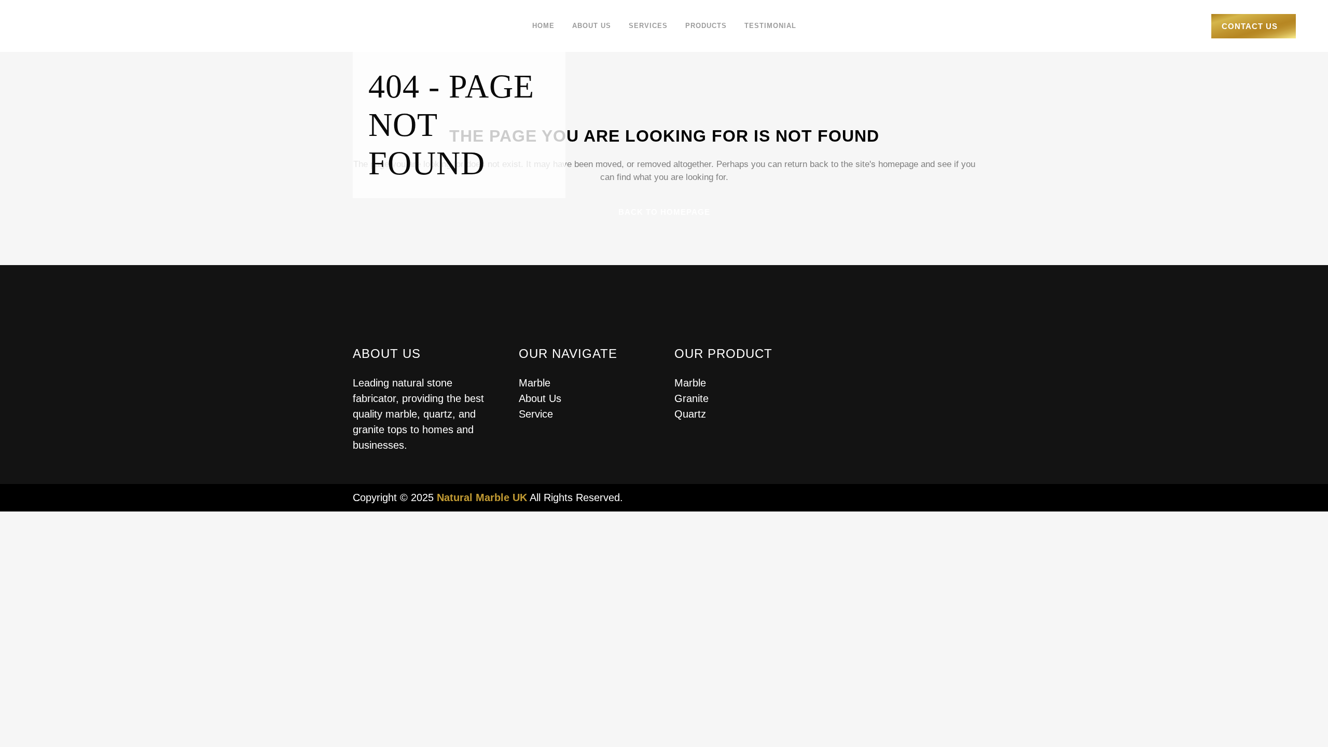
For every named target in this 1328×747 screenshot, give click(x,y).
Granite (691, 398)
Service (536, 414)
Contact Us (1250, 26)
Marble (534, 383)
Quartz (690, 414)
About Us (540, 398)
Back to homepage (664, 212)
